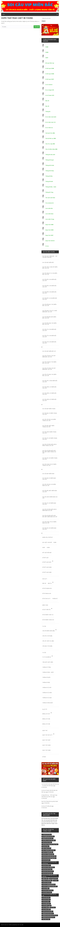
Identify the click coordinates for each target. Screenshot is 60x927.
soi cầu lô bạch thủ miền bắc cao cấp (49, 362)
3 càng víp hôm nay (46, 834)
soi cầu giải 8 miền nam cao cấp (49, 497)
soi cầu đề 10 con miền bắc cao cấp (49, 299)
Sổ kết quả (45, 557)
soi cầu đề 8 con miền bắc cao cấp (49, 292)
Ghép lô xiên (45, 878)
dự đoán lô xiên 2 (46, 865)
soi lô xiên (52, 907)
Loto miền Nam (49, 213)
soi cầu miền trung (46, 905)
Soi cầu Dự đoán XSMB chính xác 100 (49, 895)
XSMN (46, 52)
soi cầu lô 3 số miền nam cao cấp (49, 504)
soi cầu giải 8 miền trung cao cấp (49, 432)
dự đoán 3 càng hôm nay (47, 854)
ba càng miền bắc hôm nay (48, 836)
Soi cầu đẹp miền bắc (48, 262)
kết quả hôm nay (49, 63)
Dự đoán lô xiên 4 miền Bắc (48, 867)
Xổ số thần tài (49, 127)
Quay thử (44, 730)
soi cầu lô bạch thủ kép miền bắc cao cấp (48, 356)
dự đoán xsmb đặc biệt (47, 873)
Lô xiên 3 (56, 880)
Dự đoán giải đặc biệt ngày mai (48, 858)
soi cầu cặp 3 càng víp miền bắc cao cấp (49, 267)
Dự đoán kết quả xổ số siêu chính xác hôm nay (49, 863)
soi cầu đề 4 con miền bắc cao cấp (49, 280)
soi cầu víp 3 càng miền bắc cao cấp (49, 381)
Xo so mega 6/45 (49, 90)
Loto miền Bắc (49, 208)
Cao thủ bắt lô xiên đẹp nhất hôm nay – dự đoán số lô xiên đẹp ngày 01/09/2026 (50, 785)
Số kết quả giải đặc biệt (47, 911)
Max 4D (47, 106)
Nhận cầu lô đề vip (47, 537)
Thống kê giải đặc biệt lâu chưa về (49, 915)
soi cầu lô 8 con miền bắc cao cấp (49, 342)
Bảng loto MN (46, 718)
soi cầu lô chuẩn (46, 899)
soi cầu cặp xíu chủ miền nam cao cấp (49, 485)
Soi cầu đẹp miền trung (48, 408)
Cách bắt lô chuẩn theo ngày (48, 840)
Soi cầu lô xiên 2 (45, 901)
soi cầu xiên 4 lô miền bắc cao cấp (49, 400)
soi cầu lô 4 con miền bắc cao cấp (49, 330)
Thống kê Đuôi (49, 181)
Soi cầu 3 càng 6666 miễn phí (48, 884)
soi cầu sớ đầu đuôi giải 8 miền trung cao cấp (49, 445)
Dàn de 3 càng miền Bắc (47, 852)
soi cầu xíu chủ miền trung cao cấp (49, 458)
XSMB (46, 47)
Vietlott (44, 578)
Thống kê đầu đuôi (50, 154)
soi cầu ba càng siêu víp (47, 890)
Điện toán (45, 605)
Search (43, 21)
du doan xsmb (45, 846)
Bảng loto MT (46, 713)
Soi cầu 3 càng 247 (46, 882)
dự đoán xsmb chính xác (47, 871)
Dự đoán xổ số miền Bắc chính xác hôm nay (49, 876)
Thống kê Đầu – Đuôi (50, 186)
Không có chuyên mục (47, 880)
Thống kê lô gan (49, 160)
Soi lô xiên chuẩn (46, 909)
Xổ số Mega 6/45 (46, 593)
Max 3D (47, 100)
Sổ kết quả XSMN (49, 73)
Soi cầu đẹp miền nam (48, 473)
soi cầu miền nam (46, 903)
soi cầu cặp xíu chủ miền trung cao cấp (49, 420)
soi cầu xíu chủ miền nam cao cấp (49, 528)
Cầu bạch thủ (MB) (50, 133)
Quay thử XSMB (49, 224)
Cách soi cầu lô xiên (46, 842)
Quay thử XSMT (49, 235)
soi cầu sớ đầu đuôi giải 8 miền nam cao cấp (49, 510)
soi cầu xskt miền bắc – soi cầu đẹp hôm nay (49, 257)
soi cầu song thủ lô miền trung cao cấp (49, 465)
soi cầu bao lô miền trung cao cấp (49, 414)
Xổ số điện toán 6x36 (50, 116)
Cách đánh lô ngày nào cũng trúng (49, 844)
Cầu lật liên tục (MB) (50, 138)
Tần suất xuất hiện (50, 197)
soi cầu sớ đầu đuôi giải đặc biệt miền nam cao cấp (49, 516)
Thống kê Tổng (49, 192)
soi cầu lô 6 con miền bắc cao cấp (49, 336)
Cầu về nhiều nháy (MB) (51, 149)
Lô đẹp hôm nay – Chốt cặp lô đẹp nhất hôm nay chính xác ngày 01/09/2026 (49, 796)
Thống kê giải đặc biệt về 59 (48, 917)
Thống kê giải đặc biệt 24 (47, 913)
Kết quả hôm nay (46, 552)
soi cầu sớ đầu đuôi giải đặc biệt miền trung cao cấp (49, 452)
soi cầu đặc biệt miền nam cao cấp (49, 491)
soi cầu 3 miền (45, 888)
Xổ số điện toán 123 (50, 122)
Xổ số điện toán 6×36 (48, 619)
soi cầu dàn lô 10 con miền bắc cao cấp (49, 274)
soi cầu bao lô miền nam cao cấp (49, 479)
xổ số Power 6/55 (49, 95)
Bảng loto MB (46, 724)
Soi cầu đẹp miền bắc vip (49, 351)
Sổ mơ (47, 246)
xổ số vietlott (48, 84)
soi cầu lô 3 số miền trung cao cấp (49, 439)
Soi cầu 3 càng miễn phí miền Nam (49, 886)
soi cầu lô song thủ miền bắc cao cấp (49, 375)
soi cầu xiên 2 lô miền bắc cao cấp (49, 387)
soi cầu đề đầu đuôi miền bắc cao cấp (49, 317)
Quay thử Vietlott (50, 240)
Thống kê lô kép (49, 170)
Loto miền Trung (49, 219)
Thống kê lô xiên (49, 165)
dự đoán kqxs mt (45, 860)
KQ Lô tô (44, 709)
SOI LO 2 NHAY (8, 924)
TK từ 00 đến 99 (49, 203)
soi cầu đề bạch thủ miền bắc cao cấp (49, 305)
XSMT (46, 57)
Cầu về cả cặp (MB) (50, 143)
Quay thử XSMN (49, 230)
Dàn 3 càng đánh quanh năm (48, 850)
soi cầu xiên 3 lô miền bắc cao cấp (49, 394)
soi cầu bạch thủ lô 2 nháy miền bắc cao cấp (49, 311)
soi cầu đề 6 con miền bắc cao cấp (49, 286)
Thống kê (47, 111)
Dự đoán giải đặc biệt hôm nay (48, 856)
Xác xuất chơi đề (47, 542)
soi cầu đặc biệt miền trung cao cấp (48, 426)
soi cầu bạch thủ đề (46, 892)
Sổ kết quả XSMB (49, 68)
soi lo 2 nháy (45, 907)
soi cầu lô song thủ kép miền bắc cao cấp (49, 369)
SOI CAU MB (20, 924)
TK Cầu (44, 626)
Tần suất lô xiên (45, 919)
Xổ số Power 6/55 (47, 588)
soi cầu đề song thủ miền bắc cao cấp (49, 324)
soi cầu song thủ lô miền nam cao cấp (49, 522)
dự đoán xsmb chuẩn (46, 869)
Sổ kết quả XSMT (49, 79)
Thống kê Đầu (49, 176)
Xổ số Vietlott (46, 598)
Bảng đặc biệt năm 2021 (47, 838)
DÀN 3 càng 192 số (46, 848)
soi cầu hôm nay (46, 897)
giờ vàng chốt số (53, 878)
